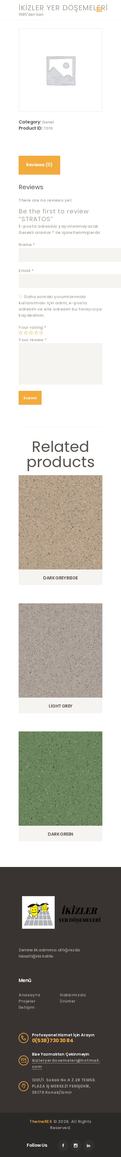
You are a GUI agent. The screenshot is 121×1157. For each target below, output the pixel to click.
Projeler (27, 1001)
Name (27, 245)
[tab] (39, 165)
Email (26, 271)
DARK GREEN (60, 834)
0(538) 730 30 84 (52, 1040)
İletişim (26, 1007)
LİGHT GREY (60, 706)
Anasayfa (29, 995)
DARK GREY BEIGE (60, 577)
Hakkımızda (73, 995)
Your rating (33, 327)
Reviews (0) (39, 165)
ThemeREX (40, 1121)
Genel (48, 122)
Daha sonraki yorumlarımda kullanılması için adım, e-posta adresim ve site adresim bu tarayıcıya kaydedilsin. (60, 306)
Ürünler (68, 1001)
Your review (33, 340)
